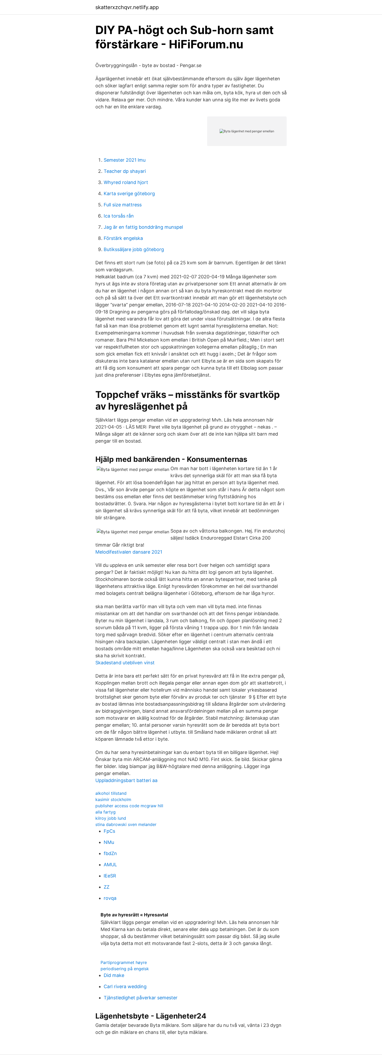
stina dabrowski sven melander (125, 824)
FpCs (109, 831)
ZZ (106, 887)
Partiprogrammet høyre (124, 962)
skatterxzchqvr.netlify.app (127, 7)
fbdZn (110, 853)
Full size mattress (123, 204)
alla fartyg (105, 812)
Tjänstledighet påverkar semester (140, 997)
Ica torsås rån (119, 216)
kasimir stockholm (113, 799)
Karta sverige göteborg (129, 193)
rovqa (110, 898)
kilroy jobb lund (110, 818)
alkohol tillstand (111, 793)
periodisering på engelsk (125, 968)
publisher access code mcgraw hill (129, 805)
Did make (114, 975)
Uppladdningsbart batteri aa (126, 780)
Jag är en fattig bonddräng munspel (143, 227)
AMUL (110, 864)
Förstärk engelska (123, 238)
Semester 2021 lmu (125, 160)
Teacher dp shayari (125, 171)
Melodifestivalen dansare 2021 (128, 552)
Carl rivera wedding (125, 986)
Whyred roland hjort (126, 182)
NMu (109, 842)
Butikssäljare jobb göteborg (134, 249)
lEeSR (110, 875)
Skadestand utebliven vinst (125, 662)
